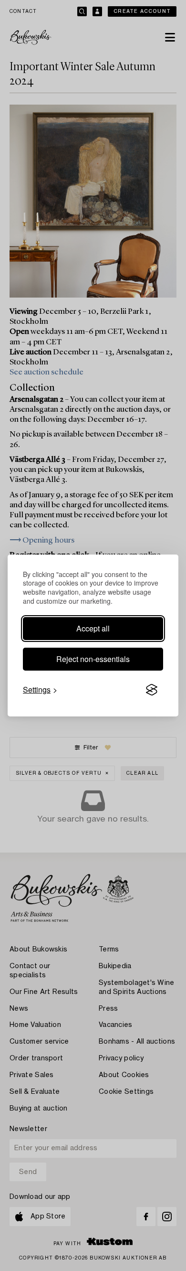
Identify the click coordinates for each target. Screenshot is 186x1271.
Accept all (93, 628)
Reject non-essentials (93, 658)
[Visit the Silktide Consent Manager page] (151, 689)
